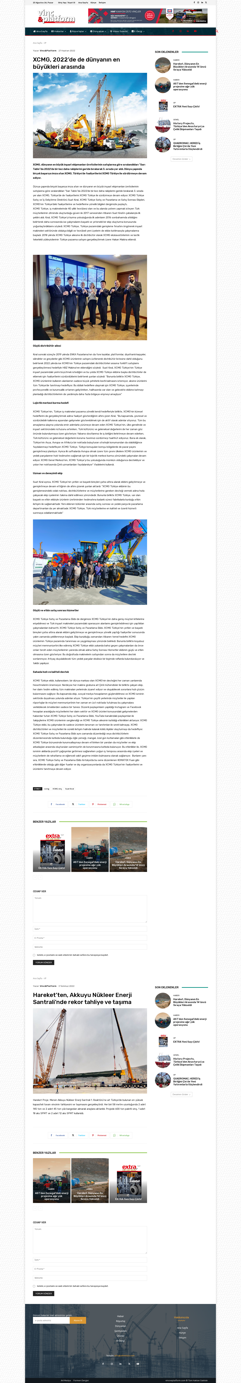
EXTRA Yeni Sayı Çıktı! (52, 868)
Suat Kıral (69, 788)
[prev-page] (35, 877)
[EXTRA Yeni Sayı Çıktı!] (51, 849)
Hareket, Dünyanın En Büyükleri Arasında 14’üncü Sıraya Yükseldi (128, 865)
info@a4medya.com (125, 1355)
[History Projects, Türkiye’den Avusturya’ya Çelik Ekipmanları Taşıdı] (163, 125)
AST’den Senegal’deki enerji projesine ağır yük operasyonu (90, 865)
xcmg (46, 788)
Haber (89, 858)
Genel (176, 120)
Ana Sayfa (37, 43)
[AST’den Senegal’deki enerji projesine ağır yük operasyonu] (90, 849)
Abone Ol (78, 1320)
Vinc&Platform (48, 51)
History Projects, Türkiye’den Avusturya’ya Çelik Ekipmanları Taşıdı (188, 126)
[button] (217, 31)
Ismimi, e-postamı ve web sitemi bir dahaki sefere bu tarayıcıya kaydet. (72, 955)
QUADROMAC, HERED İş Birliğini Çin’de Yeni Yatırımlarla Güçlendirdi (187, 146)
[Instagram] (198, 3)
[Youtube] (195, 31)
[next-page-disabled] (40, 877)
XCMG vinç (57, 788)
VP (45, 43)
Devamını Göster (180, 159)
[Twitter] (206, 3)
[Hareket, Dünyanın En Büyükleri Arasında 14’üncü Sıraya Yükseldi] (128, 849)
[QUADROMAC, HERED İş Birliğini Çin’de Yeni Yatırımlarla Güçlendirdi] (163, 145)
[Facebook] (194, 3)
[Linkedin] (202, 3)
